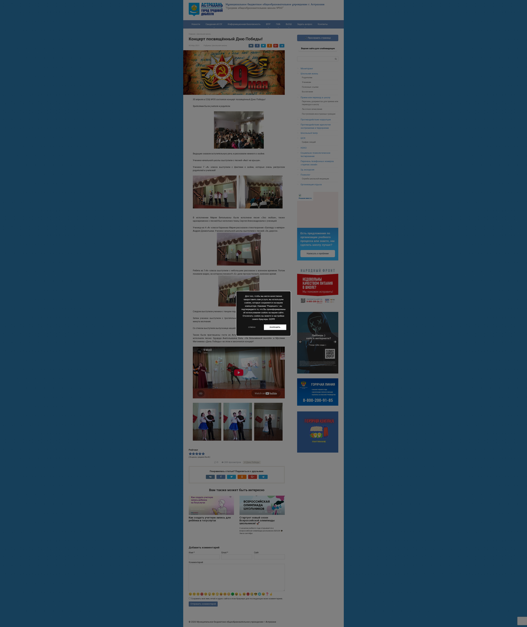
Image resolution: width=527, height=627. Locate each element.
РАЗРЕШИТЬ (275, 327)
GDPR (272, 319)
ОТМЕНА (252, 327)
